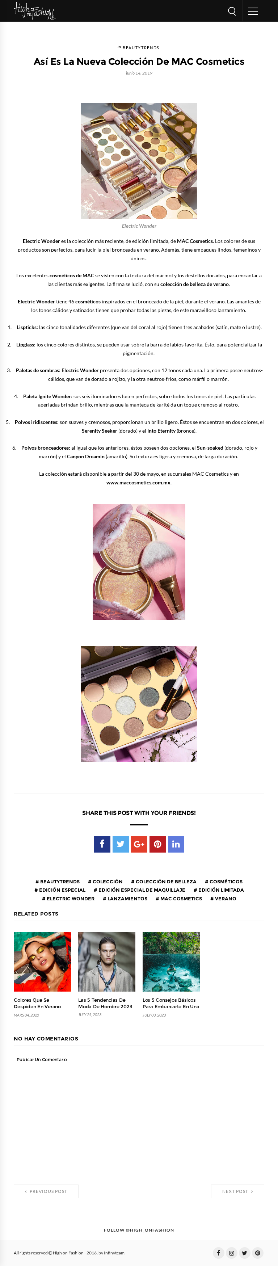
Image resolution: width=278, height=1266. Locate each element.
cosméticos (225, 881)
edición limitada (220, 890)
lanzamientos (126, 898)
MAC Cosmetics (180, 898)
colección (107, 881)
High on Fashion (68, 1253)
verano (225, 898)
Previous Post (48, 1191)
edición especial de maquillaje (141, 890)
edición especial (61, 890)
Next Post (235, 1191)
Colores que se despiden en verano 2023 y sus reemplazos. (42, 1006)
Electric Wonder (70, 898)
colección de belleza (166, 881)
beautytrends (141, 48)
